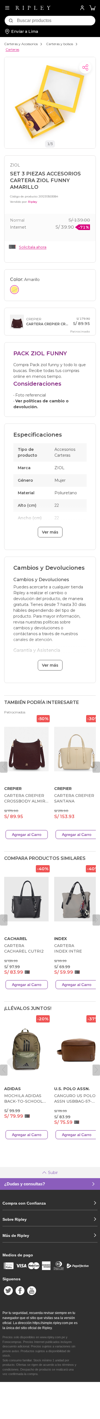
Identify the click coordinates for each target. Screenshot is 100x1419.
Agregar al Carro (26, 834)
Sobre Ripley (14, 1219)
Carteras (12, 49)
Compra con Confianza (24, 1203)
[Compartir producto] (85, 67)
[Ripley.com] (33, 8)
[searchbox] (56, 20)
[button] (92, 8)
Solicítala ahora (32, 247)
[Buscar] (11, 20)
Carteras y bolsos (59, 44)
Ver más (50, 532)
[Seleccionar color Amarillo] (14, 289)
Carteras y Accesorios (21, 44)
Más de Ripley (15, 1235)
